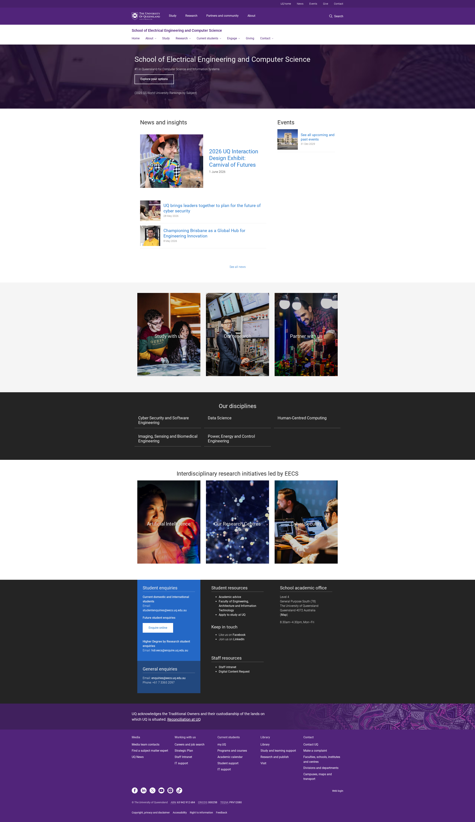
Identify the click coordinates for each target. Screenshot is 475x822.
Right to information (201, 812)
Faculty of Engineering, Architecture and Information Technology (237, 606)
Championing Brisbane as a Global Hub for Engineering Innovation (204, 233)
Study (172, 15)
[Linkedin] (144, 790)
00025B (212, 802)
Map (284, 614)
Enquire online (158, 627)
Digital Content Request (234, 671)
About (251, 15)
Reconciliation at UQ (184, 719)
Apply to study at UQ (232, 614)
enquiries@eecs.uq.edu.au (168, 678)
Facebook (239, 635)
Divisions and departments (320, 768)
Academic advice (230, 597)
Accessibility (180, 812)
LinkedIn (238, 639)
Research (191, 15)
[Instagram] (170, 790)
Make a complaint (315, 750)
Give (325, 3)
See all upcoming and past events (318, 137)
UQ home (286, 3)
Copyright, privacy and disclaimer (151, 812)
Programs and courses (232, 750)
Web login (337, 790)
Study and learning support (278, 750)
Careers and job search (189, 744)
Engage (232, 38)
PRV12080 (235, 802)
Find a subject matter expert (150, 750)
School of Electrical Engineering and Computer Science (177, 30)
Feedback (221, 812)
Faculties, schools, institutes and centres (321, 759)
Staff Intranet (183, 757)
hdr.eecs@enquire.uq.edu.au (169, 650)
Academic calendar (230, 757)
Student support (227, 763)
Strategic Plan (184, 750)
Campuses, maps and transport (317, 776)
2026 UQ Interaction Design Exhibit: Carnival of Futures (233, 158)
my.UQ (221, 744)
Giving (250, 38)
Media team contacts (145, 744)
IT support (181, 763)
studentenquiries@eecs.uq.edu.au (165, 610)
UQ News (138, 757)
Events (313, 3)
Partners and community (222, 15)
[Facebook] (135, 790)
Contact (338, 3)
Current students (207, 38)
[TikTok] (179, 790)
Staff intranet (227, 667)
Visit (263, 763)
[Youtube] (161, 790)
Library (265, 744)
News (300, 3)
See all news (238, 267)
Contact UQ (310, 744)
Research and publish (275, 757)
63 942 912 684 (186, 802)
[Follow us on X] (152, 790)
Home (136, 38)
